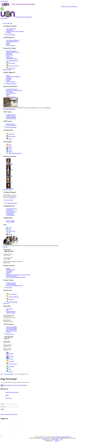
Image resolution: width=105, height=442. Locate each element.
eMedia (10, 148)
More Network (8, 287)
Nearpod (10, 151)
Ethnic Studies (9, 54)
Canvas (8, 75)
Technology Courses (11, 116)
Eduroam (8, 42)
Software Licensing (10, 45)
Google (10, 149)
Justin (12, 163)
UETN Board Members (11, 328)
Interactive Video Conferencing (13, 76)
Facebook (11, 353)
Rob (11, 176)
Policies (8, 332)
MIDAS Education (10, 124)
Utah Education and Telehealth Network (61, 436)
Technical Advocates (11, 282)
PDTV (10, 139)
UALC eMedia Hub (10, 93)
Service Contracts (10, 222)
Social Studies (9, 57)
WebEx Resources (10, 212)
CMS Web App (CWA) (11, 211)
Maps (10, 369)
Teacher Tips (11, 134)
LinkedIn (11, 358)
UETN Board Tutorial (11, 329)
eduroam (8, 268)
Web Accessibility (55, 439)
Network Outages (13, 294)
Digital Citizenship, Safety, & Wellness (15, 31)
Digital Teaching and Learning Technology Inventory (18, 274)
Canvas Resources (10, 215)
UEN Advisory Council (11, 330)
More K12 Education (10, 34)
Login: (2, 404)
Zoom (9, 229)
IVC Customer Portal (8, 200)
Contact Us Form (13, 364)
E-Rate (7, 44)
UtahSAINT (9, 272)
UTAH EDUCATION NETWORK (69, 6)
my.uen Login (12, 63)
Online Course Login (11, 118)
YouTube (10, 234)
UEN (2, 374)
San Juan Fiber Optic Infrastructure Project (16, 277)
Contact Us (57, 440)
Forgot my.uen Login (13, 65)
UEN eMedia (9, 30)
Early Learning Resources (12, 41)
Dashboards (11, 366)
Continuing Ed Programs (12, 89)
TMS (9, 232)
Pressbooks (8, 77)
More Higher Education (10, 83)
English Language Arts (11, 51)
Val (11, 182)
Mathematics (9, 53)
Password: (3, 406)
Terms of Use (46, 439)
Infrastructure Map (13, 302)
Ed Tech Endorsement (11, 117)
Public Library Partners (11, 276)
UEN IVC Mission (10, 220)
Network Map (9, 308)
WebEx (10, 227)
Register (3, 414)
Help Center (14, 414)
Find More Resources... (13, 60)
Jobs (7, 310)
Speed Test (11, 299)
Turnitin (8, 80)
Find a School (12, 68)
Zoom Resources (10, 213)
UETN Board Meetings (11, 327)
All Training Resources (11, 208)
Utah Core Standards (11, 28)
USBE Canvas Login (11, 125)
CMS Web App (11, 231)
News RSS (11, 361)
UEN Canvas (8, 398)
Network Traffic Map (13, 296)
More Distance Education (11, 203)
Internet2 (8, 94)
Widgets (10, 371)
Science (8, 56)
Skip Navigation (4, 1)
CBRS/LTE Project (10, 269)
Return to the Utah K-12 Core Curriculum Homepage (15, 385)
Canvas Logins (12, 96)
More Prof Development (10, 127)
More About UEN (9, 334)
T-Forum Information (11, 284)
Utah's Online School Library (13, 40)
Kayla (12, 188)
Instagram (11, 356)
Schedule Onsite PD (10, 114)
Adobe (9, 144)
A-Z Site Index (4, 18)
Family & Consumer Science (12, 52)
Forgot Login (8, 414)
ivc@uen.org (12, 197)
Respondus (8, 79)
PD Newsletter (11, 136)
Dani (12, 170)
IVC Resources (9, 210)
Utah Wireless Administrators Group (14, 285)
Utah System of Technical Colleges (14, 90)
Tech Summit (9, 270)
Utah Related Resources (11, 58)
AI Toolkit (8, 32)
